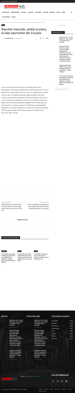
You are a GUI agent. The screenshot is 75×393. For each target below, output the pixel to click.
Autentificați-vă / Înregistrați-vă (9, 1)
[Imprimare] (38, 43)
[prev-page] (2, 267)
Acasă (3, 22)
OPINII (58, 12)
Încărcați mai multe (62, 89)
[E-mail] (34, 43)
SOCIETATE (30, 12)
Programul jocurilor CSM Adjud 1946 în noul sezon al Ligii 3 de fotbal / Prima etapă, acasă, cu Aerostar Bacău (25, 257)
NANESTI (4, 251)
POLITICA (23, 12)
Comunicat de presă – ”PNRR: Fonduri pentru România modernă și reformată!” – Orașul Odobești (65, 69)
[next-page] (5, 267)
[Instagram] (57, 381)
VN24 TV (14, 17)
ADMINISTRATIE (15, 12)
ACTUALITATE (5, 12)
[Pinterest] (25, 43)
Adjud (19, 251)
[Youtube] (66, 381)
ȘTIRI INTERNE (6, 17)
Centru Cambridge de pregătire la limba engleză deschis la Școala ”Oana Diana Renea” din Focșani (38, 206)
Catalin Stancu (9, 38)
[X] (20, 43)
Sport (7, 22)
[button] (71, 12)
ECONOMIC (38, 12)
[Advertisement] (25, 168)
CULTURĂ (45, 12)
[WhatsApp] (29, 43)
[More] (43, 193)
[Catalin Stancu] (2, 38)
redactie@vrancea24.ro (33, 376)
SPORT (63, 12)
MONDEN (52, 12)
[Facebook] (16, 43)
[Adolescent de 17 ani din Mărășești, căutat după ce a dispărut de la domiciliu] (54, 39)
